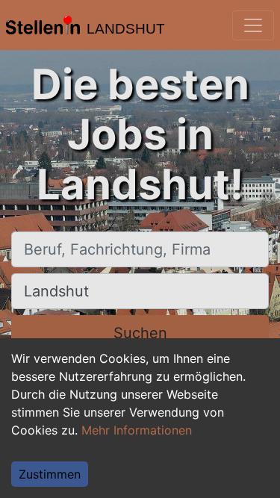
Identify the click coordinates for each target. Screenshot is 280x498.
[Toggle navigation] (253, 25)
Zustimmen (50, 474)
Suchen (140, 333)
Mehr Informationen (136, 430)
